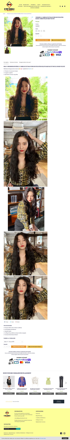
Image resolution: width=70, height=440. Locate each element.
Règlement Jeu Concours (40, 422)
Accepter (65, 438)
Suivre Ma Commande (34, 7)
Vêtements (33, 4)
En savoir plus (43, 438)
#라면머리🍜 (30, 69)
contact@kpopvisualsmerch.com (20, 418)
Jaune (37, 26)
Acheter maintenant (58, 40)
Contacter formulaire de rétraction (32, 6)
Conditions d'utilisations (40, 417)
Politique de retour (39, 420)
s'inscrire (18, 428)
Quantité (37, 33)
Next (66, 383)
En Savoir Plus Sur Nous (46, 6)
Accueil (20, 4)
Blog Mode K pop (39, 415)
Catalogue (20, 6)
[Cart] (65, 6)
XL (44, 31)
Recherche (38, 413)
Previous (4, 383)
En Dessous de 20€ (46, 4)
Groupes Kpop (26, 4)
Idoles (38, 4)
